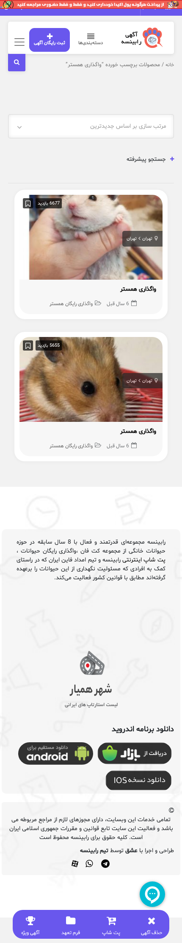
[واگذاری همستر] (90, 240)
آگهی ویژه (30, 932)
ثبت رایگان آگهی (49, 43)
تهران (147, 239)
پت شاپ (111, 932)
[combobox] (91, 126)
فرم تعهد (70, 932)
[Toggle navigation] (18, 41)
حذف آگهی (151, 932)
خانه (169, 65)
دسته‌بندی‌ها (90, 43)
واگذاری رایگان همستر (71, 303)
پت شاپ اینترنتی (143, 560)
